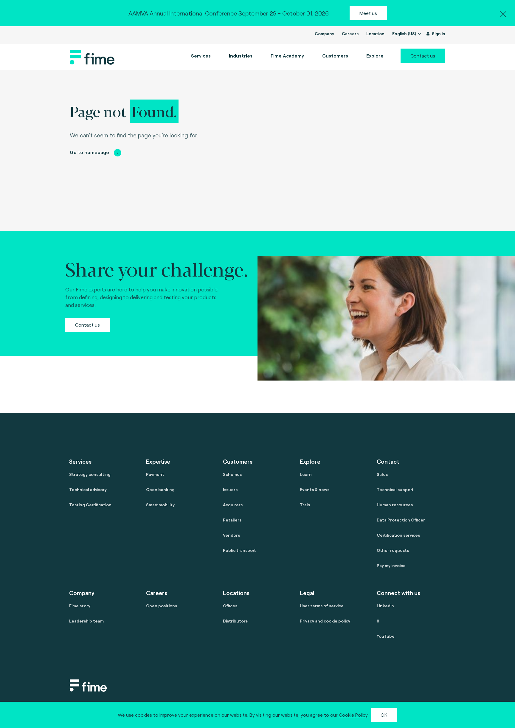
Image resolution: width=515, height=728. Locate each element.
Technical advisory (88, 489)
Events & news (314, 489)
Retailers (232, 519)
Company (324, 33)
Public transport (239, 550)
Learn (306, 474)
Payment (155, 474)
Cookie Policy (353, 715)
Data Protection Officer (401, 519)
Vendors (231, 535)
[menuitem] (287, 56)
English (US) (404, 33)
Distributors (235, 620)
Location (375, 33)
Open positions (161, 605)
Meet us (368, 13)
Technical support (395, 489)
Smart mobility (160, 504)
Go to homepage (89, 152)
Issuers (230, 489)
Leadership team (86, 620)
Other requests (393, 550)
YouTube (386, 636)
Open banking (160, 489)
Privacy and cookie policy (325, 620)
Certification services (398, 535)
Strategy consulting (90, 474)
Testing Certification (90, 504)
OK (384, 715)
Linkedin (385, 605)
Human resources (395, 504)
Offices (230, 605)
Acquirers (233, 504)
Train (305, 504)
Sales (382, 474)
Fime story (79, 605)
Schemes (232, 474)
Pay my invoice (391, 565)
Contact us (422, 55)
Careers (350, 33)
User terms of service (322, 605)
